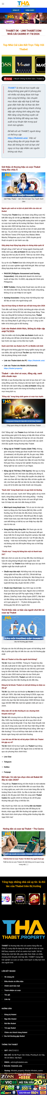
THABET (12, 88)
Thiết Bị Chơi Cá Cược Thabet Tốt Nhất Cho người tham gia (23, 859)
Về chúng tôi (9, 977)
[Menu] (3, 4)
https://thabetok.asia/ (18, 138)
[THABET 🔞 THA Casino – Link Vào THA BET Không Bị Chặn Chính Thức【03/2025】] (23, 4)
